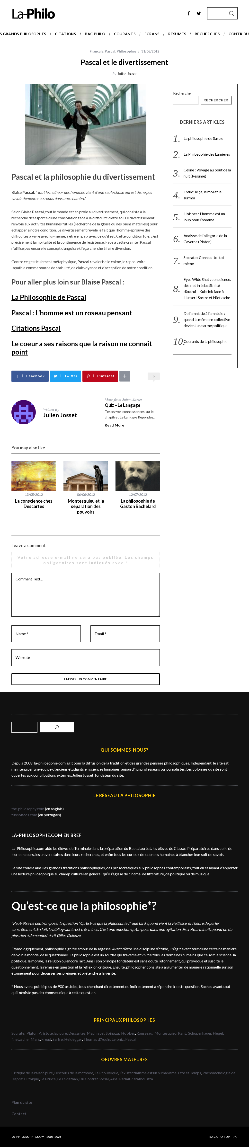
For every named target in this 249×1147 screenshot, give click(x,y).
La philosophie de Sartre (203, 138)
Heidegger (73, 1039)
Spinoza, (113, 1033)
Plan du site (21, 1102)
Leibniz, (118, 1039)
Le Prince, (48, 1078)
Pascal (110, 51)
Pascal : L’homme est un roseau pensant (71, 313)
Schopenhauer (199, 1033)
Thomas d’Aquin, (97, 1039)
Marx (35, 1039)
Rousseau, (145, 1033)
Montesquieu (165, 1033)
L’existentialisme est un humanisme (148, 1072)
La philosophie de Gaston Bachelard (138, 503)
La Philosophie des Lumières (207, 154)
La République (106, 1072)
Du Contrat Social (94, 1078)
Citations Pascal (36, 328)
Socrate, (19, 1033)
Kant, (182, 1033)
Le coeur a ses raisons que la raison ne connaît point (81, 347)
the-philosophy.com (27, 808)
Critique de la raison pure (32, 1072)
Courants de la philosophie (205, 341)
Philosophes (126, 51)
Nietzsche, (20, 1039)
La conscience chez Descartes (34, 503)
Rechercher (182, 93)
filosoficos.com (24, 814)
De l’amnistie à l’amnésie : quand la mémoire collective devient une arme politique (207, 319)
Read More (114, 425)
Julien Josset (126, 73)
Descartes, (77, 1033)
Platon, (33, 1033)
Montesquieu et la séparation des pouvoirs (86, 506)
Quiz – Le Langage (122, 405)
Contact (18, 1113)
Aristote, (46, 1033)
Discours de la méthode (73, 1072)
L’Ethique (31, 1078)
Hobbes (128, 1033)
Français (96, 51)
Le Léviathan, (68, 1078)
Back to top (219, 1136)
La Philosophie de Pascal (48, 297)
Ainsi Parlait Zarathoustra (131, 1078)
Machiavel (95, 1033)
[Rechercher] (57, 727)
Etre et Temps (189, 1072)
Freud (46, 1039)
